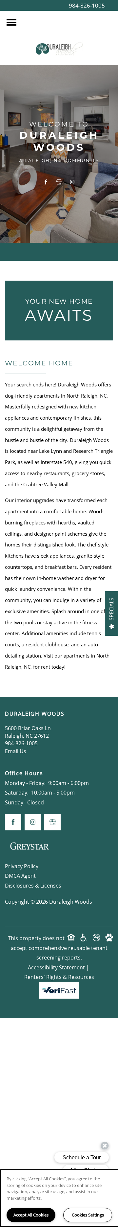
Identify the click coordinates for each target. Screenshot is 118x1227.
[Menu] (11, 22)
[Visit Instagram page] (72, 182)
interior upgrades (34, 500)
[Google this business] (59, 182)
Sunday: (15, 802)
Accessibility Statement (56, 967)
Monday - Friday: (25, 783)
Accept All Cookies (31, 1215)
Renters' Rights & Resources (59, 977)
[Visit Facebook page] (46, 182)
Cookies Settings (88, 1215)
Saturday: (17, 792)
